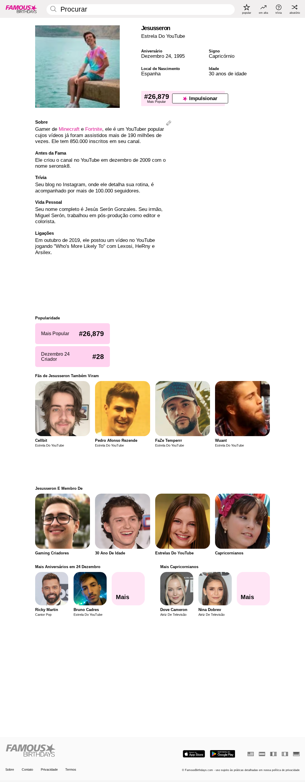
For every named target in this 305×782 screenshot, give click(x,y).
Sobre (9, 769)
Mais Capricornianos (179, 567)
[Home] (77, 751)
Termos (70, 769)
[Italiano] (285, 754)
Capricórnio (221, 56)
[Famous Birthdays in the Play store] (222, 754)
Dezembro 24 (156, 56)
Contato (27, 769)
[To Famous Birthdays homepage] (21, 9)
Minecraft (69, 129)
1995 (179, 56)
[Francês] (273, 754)
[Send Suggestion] (169, 124)
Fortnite (93, 129)
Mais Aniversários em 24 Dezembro (67, 567)
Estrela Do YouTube (163, 36)
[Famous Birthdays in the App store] (193, 754)
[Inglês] (251, 754)
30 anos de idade (228, 74)
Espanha (151, 74)
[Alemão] (296, 754)
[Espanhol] (262, 754)
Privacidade (49, 769)
